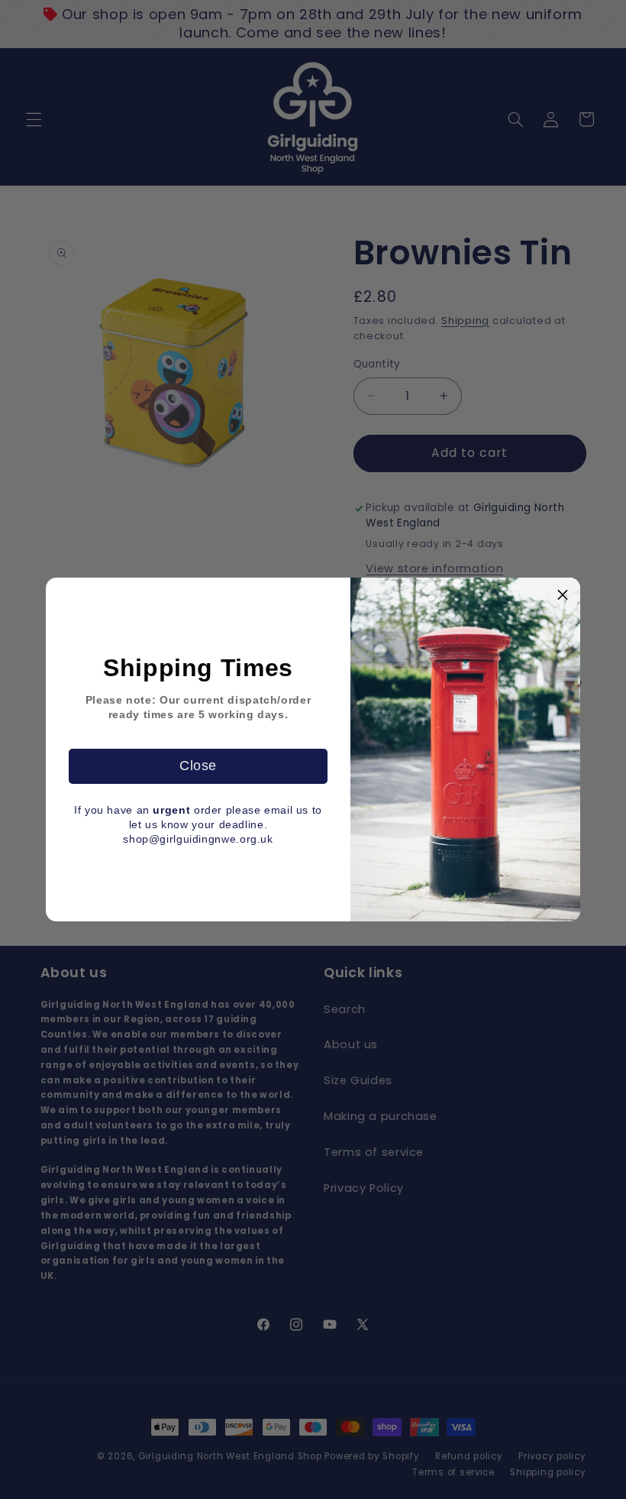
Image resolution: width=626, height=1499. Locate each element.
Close (198, 765)
